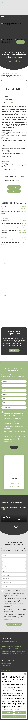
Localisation (5, 574)
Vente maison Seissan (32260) (9, 644)
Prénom (5, 381)
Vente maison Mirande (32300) (9, 649)
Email (4, 390)
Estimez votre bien (6, 663)
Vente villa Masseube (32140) (9, 641)
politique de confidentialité (11, 440)
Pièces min (5, 586)
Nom (4, 386)
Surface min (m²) (7, 582)
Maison (8, 73)
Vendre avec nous (6, 665)
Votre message (7, 407)
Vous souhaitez (5, 402)
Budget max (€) (7, 578)
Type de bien (5, 570)
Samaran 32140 (15, 73)
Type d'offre (5, 566)
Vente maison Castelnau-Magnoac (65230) (13, 651)
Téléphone (5, 394)
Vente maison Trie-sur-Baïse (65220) (11, 653)
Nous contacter (5, 670)
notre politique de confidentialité (10, 709)
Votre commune (7, 398)
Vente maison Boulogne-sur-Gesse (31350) (13, 646)
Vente (3, 73)
